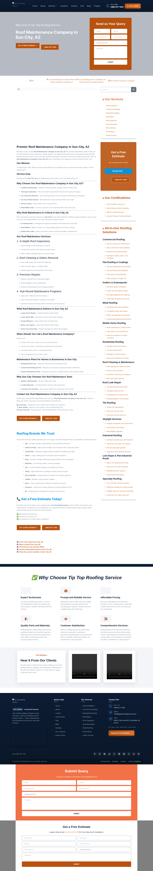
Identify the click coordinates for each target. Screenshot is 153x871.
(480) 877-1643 (119, 706)
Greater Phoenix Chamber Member (119, 216)
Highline (138, 761)
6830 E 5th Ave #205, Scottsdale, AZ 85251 (127, 720)
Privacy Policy (60, 735)
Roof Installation (89, 706)
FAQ (82, 6)
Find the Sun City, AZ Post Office (31, 547)
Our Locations (60, 731)
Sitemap (58, 728)
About (42, 6)
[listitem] (95, 754)
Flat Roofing (87, 731)
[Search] (133, 89)
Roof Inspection (88, 720)
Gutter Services (88, 735)
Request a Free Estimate (120, 733)
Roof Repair (87, 717)
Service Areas (60, 717)
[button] (52, 6)
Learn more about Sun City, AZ (31, 542)
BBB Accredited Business (115, 212)
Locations (64, 6)
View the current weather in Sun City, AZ (35, 552)
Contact (74, 6)
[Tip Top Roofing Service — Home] (19, 6)
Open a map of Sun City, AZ (29, 544)
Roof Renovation (89, 724)
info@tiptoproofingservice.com (125, 713)
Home (34, 6)
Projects (97, 6)
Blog (89, 6)
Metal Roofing (88, 728)
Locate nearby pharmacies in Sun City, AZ (35, 549)
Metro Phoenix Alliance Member (118, 208)
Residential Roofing (90, 713)
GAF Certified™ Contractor (116, 204)
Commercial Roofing (90, 709)
